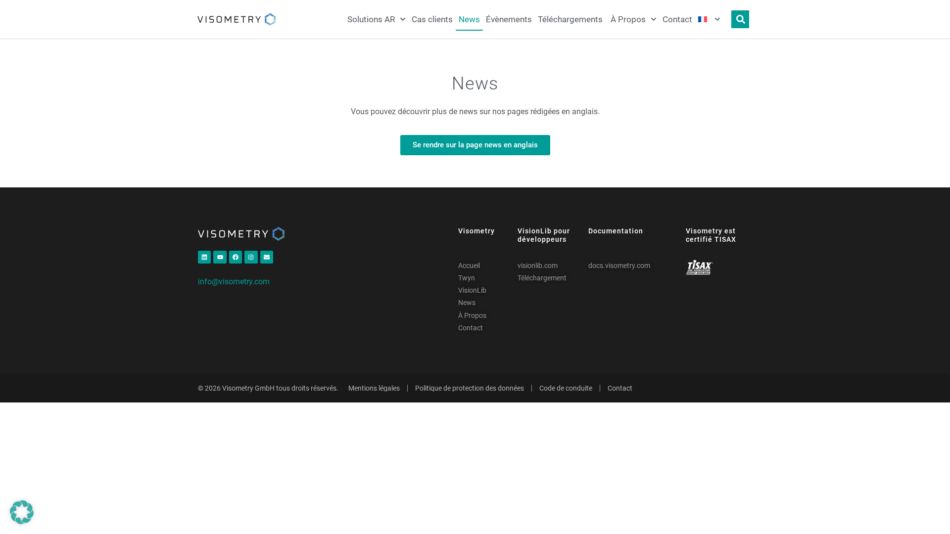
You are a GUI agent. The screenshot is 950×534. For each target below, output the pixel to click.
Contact (677, 19)
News (469, 19)
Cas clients (432, 19)
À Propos (628, 19)
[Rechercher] (740, 19)
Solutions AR (371, 19)
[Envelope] (266, 257)
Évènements (509, 19)
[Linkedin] (204, 257)
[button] (22, 512)
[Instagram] (250, 257)
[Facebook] (235, 257)
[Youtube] (219, 257)
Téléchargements (571, 19)
